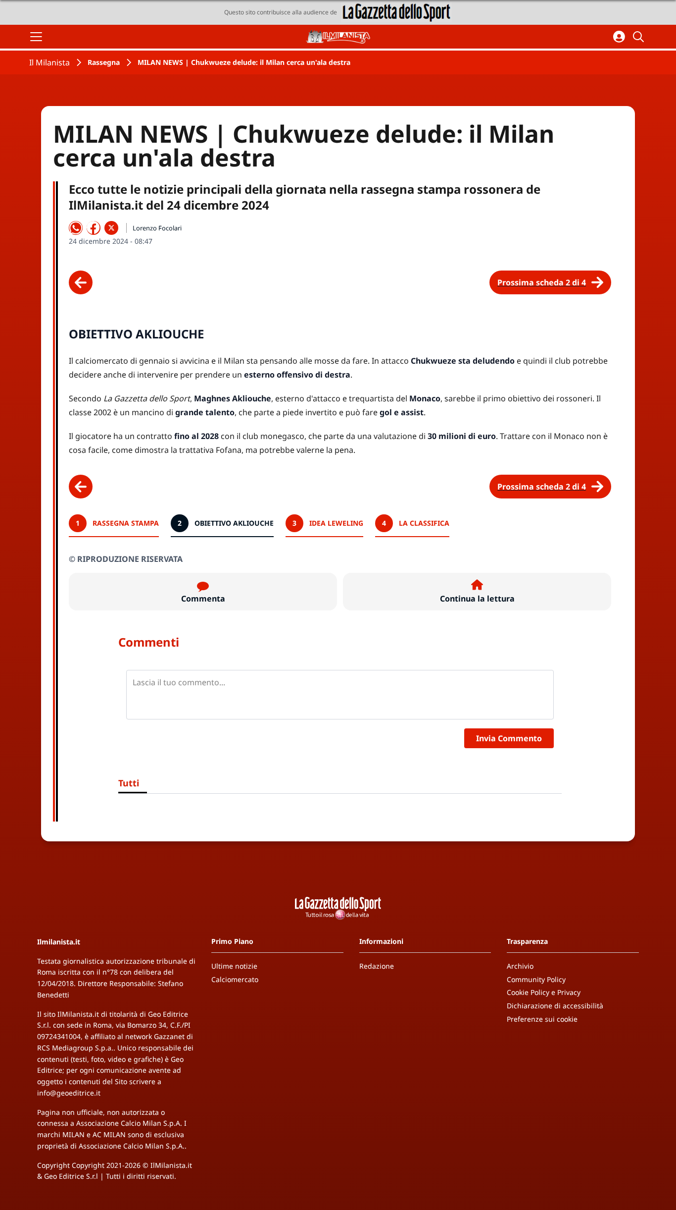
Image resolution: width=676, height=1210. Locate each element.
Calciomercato (234, 979)
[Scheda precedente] (81, 282)
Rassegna (104, 62)
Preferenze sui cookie (542, 1019)
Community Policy (536, 979)
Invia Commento (509, 738)
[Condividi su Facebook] (93, 228)
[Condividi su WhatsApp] (76, 228)
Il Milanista (49, 62)
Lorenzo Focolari (157, 227)
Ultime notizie (234, 966)
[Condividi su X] (111, 228)
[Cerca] (640, 37)
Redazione (376, 966)
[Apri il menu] (36, 37)
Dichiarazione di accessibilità (555, 1005)
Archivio (520, 966)
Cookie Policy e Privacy (543, 992)
